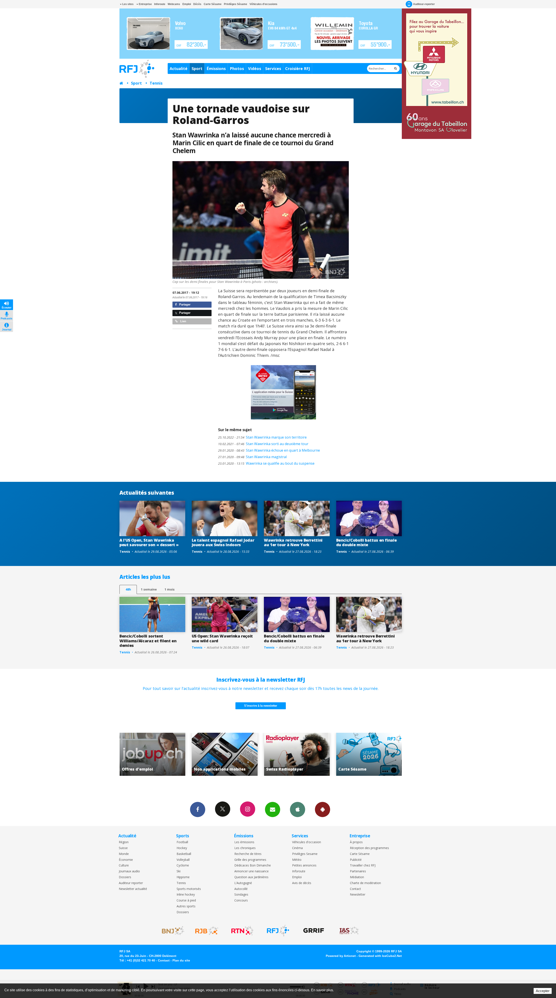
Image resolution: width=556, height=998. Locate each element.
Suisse (123, 848)
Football (182, 842)
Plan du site (181, 960)
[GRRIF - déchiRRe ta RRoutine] (313, 930)
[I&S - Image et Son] (349, 930)
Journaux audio (129, 871)
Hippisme (183, 877)
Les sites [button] (128, 4)
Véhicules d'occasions (263, 4)
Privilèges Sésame (235, 4)
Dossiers (125, 877)
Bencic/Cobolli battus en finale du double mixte (366, 542)
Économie (126, 860)
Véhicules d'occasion (306, 842)
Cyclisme (183, 865)
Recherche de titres (247, 854)
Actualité (178, 68)
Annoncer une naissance (251, 871)
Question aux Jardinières (251, 877)
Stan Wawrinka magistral (252, 456)
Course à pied (186, 900)
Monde (124, 854)
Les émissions (244, 842)
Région (124, 842)
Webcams (174, 4)
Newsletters (272, 809)
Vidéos (254, 68)
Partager (184, 304)
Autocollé (241, 889)
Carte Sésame (213, 4)
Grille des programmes (250, 860)
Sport (197, 68)
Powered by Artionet (341, 956)
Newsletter (357, 894)
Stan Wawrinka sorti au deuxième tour (263, 443)
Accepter (542, 991)
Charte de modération (365, 883)
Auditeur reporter (131, 883)
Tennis (156, 83)
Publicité (356, 860)
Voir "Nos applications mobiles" (382, 754)
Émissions (216, 68)
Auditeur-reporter (424, 4)
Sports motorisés (189, 889)
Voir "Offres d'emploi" (310, 754)
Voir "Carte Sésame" (238, 754)
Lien (182, 321)
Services (273, 68)
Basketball (184, 854)
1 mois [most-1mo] (169, 589)
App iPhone (297, 809)
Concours (241, 900)
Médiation (357, 877)
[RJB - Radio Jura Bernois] (206, 930)
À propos (356, 842)
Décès (197, 4)
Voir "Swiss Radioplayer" (166, 754)
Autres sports (186, 906)
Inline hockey (186, 894)
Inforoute (159, 4)
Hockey (182, 848)
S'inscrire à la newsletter (260, 705)
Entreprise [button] (145, 4)
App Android (322, 809)
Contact (355, 889)
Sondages (241, 894)
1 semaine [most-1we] (149, 589)
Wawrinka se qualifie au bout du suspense (266, 463)
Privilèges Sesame (305, 854)
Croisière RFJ (297, 68)
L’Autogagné (243, 883)
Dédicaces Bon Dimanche (252, 865)
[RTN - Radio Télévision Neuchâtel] (242, 930)
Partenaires (358, 871)
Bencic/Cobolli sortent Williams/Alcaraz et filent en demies (148, 640)
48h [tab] (128, 589)
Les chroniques (245, 848)
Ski (178, 871)
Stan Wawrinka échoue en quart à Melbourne (269, 450)
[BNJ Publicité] (171, 930)
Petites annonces (304, 865)
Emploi (186, 4)
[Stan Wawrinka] (260, 220)
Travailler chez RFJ (363, 865)
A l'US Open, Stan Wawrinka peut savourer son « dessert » (149, 542)
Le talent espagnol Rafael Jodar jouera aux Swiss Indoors (223, 542)
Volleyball (183, 860)
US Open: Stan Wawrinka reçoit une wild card (222, 638)
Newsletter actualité (133, 889)
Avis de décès (301, 883)
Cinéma (297, 848)
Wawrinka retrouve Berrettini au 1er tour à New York (293, 542)
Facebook (197, 809)
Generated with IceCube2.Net (380, 956)
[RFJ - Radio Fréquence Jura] (278, 930)
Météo (296, 860)
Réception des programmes (369, 848)
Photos (237, 68)
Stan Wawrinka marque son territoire (262, 437)
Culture (124, 865)
